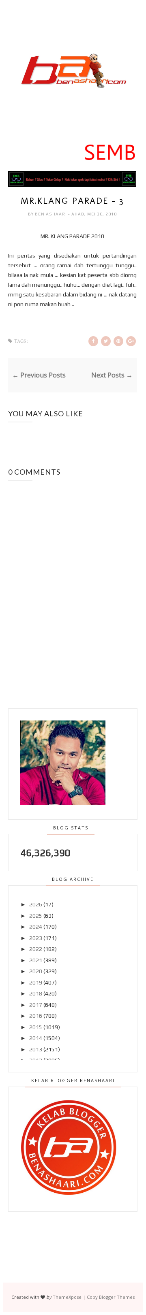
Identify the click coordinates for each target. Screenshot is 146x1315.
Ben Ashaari (51, 214)
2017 (35, 1005)
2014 (35, 1038)
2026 (35, 904)
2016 (35, 1015)
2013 (35, 1049)
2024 (35, 926)
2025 (35, 915)
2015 (35, 1027)
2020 (35, 971)
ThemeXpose (67, 1297)
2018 (35, 993)
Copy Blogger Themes (111, 1297)
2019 (35, 982)
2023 (35, 938)
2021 (35, 960)
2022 (35, 949)
